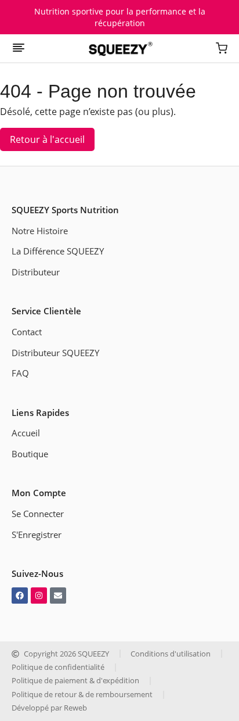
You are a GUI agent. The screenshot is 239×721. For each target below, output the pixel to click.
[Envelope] (58, 595)
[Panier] (221, 49)
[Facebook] (20, 595)
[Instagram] (39, 595)
